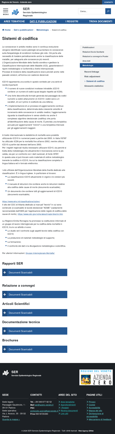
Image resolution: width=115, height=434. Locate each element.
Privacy (92, 401)
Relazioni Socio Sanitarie (93, 52)
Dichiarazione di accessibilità (94, 415)
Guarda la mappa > (11, 419)
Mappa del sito (95, 410)
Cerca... (83, 11)
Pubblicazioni (88, 47)
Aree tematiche (68, 401)
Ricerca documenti (69, 410)
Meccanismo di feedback (100, 419)
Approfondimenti (68, 404)
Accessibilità (94, 407)
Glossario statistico (94, 85)
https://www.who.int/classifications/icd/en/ (21, 201)
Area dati (86, 61)
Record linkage (91, 71)
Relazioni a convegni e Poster (95, 56)
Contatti (108, 2)
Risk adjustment (92, 76)
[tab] (34, 272)
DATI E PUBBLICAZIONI (43, 21)
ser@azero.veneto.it (44, 404)
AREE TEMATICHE (14, 21)
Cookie (92, 404)
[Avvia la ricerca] (108, 11)
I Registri (65, 407)
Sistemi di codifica (95, 81)
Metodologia (42, 29)
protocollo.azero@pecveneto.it (44, 410)
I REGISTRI (72, 21)
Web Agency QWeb (86, 430)
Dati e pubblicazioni (23, 29)
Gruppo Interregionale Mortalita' (40, 253)
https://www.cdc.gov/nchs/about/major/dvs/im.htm (40, 213)
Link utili (64, 413)
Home (7, 29)
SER (35, 12)
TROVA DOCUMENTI (100, 21)
